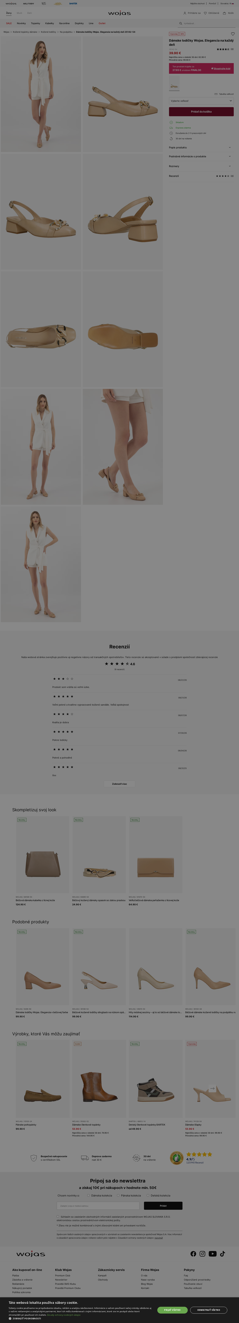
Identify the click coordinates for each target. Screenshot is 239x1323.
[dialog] (119, 661)
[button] (80, 1318)
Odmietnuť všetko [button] (208, 1309)
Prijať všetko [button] (172, 1309)
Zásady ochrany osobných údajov (64, 1314)
